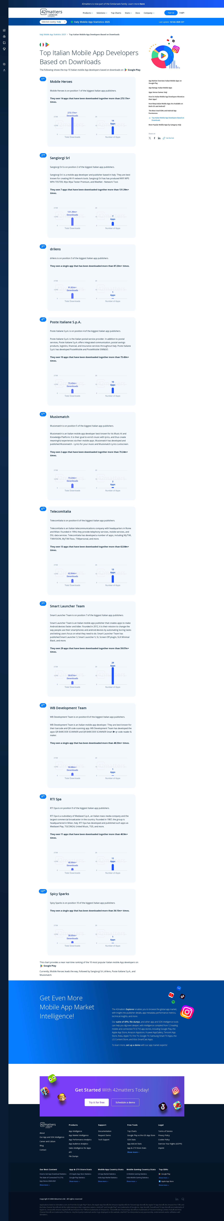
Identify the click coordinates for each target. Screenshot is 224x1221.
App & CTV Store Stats (136, 1148)
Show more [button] (132, 1152)
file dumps (135, 1021)
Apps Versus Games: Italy (158, 92)
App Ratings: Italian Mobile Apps (160, 88)
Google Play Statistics (77, 1178)
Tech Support (103, 1139)
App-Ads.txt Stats (134, 1143)
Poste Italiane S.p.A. (65, 322)
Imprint (161, 1148)
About (42, 1133)
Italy (165, 125)
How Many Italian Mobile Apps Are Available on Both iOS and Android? (166, 105)
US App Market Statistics (107, 1174)
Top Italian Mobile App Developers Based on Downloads (168, 119)
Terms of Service (165, 1131)
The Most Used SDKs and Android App (162, 112)
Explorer (130, 1009)
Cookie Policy (164, 1139)
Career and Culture (47, 1141)
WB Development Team (68, 708)
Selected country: (51, 22)
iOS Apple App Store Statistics (80, 1174)
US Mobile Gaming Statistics (137, 1174)
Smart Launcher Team (67, 606)
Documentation (104, 1131)
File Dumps (73, 1156)
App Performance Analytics (80, 1139)
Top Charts (116, 13)
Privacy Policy (164, 1135)
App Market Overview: (165, 82)
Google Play (165, 1174)
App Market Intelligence (79, 1135)
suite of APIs (122, 1021)
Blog (42, 1145)
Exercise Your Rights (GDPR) (170, 1143)
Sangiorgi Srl (60, 158)
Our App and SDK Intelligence (52, 1137)
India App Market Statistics (107, 1178)
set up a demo (133, 1045)
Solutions (101, 13)
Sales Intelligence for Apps (80, 1148)
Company (148, 13)
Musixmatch (59, 416)
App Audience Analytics (78, 1143)
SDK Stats (131, 1139)
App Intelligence (75, 1131)
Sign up (171, 13)
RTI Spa (55, 799)
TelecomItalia (60, 511)
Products (87, 13)
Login (181, 12)
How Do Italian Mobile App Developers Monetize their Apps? (166, 98)
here (142, 3)
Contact (43, 1150)
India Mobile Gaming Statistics (138, 1178)
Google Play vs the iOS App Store (141, 1135)
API (70, 1152)
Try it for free (96, 1102)
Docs (138, 13)
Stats (127, 13)
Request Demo (104, 1135)
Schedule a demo (125, 1102)
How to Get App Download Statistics (53, 1174)
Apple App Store (167, 1181)
